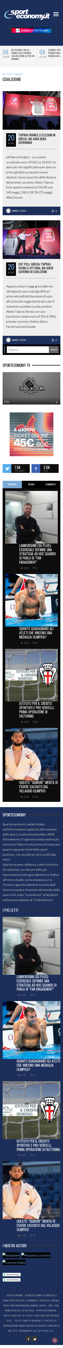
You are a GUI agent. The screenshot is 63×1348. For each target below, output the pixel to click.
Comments (51, 487)
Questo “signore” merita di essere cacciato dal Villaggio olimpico (38, 789)
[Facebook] (28, 1341)
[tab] (12, 487)
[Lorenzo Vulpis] (14, 1265)
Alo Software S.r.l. (44, 1333)
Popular (12, 487)
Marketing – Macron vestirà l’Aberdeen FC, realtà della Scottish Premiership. (22, 54)
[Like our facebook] (35, 471)
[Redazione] (11, 1258)
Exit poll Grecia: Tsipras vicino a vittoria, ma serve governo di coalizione (35, 271)
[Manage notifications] (55, 1340)
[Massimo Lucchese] (36, 1258)
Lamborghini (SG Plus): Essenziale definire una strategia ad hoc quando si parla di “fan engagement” (37, 557)
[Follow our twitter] (7, 471)
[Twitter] (34, 1341)
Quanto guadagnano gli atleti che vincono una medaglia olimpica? (36, 636)
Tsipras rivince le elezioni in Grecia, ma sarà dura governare (36, 142)
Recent (31, 487)
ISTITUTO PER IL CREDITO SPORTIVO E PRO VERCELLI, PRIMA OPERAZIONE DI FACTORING (36, 712)
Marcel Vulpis (19, 213)
